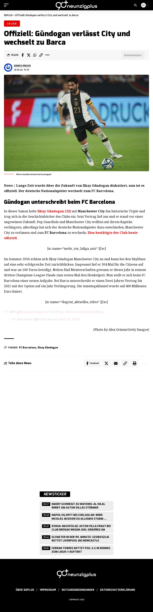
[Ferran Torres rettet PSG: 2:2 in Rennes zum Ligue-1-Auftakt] (76, 549)
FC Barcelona (27, 347)
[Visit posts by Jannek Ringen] (8, 67)
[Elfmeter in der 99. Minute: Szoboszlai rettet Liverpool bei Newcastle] (76, 538)
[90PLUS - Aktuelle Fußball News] (76, 5)
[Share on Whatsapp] (35, 55)
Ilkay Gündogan (48, 347)
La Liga (12, 23)
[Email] (116, 363)
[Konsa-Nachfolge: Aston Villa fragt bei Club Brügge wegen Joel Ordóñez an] (76, 527)
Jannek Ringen (22, 65)
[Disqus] (76, 427)
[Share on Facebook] (22, 55)
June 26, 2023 (68, 319)
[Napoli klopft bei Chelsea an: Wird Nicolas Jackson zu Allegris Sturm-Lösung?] (76, 516)
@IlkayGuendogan (31, 312)
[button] (7, 5)
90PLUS (8, 15)
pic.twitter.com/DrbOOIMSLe (82, 312)
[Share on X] (28, 55)
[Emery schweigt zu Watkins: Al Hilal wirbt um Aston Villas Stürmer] (76, 505)
